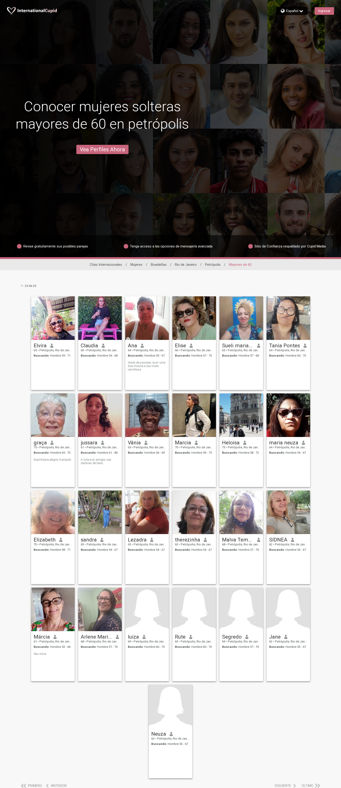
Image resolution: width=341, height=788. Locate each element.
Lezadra (137, 540)
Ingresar (324, 11)
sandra (89, 540)
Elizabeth (45, 540)
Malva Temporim (238, 540)
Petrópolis (213, 265)
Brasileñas (159, 265)
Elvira (40, 345)
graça (40, 443)
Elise (180, 345)
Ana (132, 345)
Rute (180, 637)
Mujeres (136, 265)
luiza (133, 637)
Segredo (232, 637)
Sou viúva (40, 653)
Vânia (134, 443)
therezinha (187, 540)
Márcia (42, 637)
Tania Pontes (284, 345)
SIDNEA (278, 540)
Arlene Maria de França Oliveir (97, 637)
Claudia (89, 345)
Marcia (183, 443)
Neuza (158, 734)
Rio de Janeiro (186, 265)
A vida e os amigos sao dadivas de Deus (96, 461)
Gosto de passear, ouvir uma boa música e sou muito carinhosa (146, 366)
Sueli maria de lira (238, 345)
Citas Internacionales (106, 265)
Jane (275, 637)
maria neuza (283, 443)
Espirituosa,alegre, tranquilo (52, 459)
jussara (89, 443)
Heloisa (231, 443)
